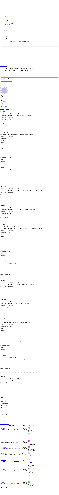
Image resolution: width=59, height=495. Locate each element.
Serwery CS (17, 429)
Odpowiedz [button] (2, 85)
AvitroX (4, 429)
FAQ (6, 8)
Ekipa (6, 9)
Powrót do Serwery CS (4, 424)
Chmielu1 (4, 435)
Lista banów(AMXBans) (9, 23)
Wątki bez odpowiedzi (9, 34)
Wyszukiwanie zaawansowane (8, 33)
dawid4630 (5, 483)
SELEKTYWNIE (3, 104)
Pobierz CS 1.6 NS (8, 26)
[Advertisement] (29, 56)
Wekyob (2, 95)
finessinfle (5, 465)
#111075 (2, 109)
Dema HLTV (7, 24)
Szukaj (3, 79)
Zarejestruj (5, 14)
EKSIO (2, 0)
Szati (4, 461)
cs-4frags (2, 482)
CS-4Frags (3, 441)
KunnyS (4, 470)
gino (3, 442)
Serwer (4, 18)
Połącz (4, 42)
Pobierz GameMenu (8, 25)
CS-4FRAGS (3, 66)
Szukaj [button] (1, 84)
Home (4, 4)
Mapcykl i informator (9, 22)
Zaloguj (4, 10)
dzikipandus (5, 448)
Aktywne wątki (8, 36)
